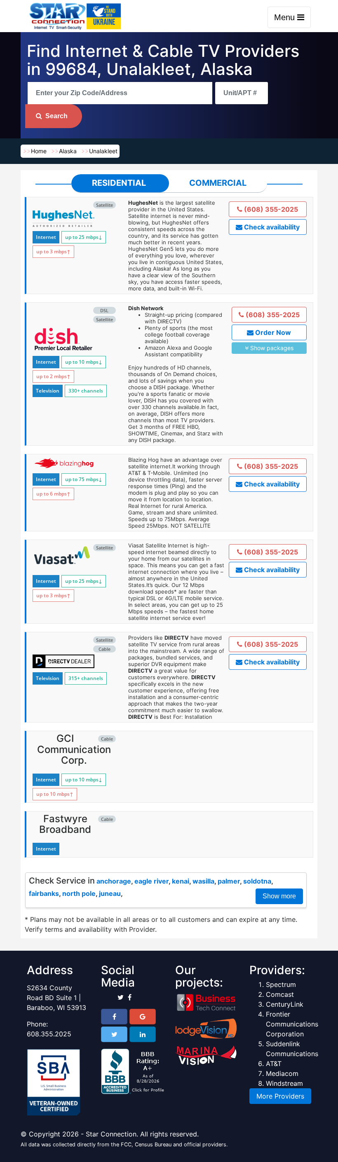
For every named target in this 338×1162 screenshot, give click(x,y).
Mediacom (282, 1073)
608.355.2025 (49, 1034)
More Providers (280, 1096)
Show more (279, 896)
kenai (180, 881)
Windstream (284, 1083)
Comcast (280, 994)
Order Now (272, 332)
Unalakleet (103, 150)
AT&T (274, 1063)
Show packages (271, 347)
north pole (79, 893)
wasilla (203, 881)
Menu (285, 17)
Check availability (271, 227)
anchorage (113, 881)
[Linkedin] (142, 1034)
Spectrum (281, 984)
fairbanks (44, 893)
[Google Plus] (142, 1016)
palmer (229, 881)
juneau (110, 893)
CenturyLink (284, 1004)
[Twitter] (114, 1034)
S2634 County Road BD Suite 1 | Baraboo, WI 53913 (56, 998)
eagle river (151, 881)
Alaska (68, 150)
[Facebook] (114, 1016)
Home (39, 150)
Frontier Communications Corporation (292, 1024)
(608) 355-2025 (270, 209)
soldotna (257, 881)
